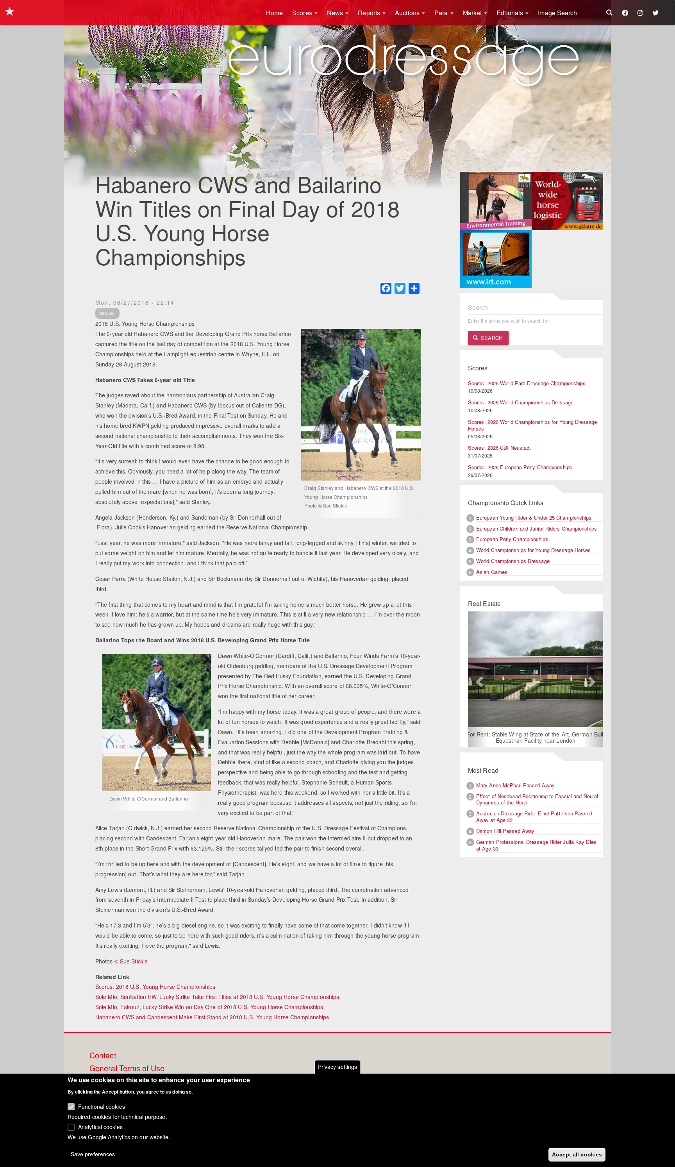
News (336, 12)
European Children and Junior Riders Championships (536, 528)
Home (274, 12)
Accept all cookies (577, 1154)
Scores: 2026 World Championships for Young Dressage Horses (532, 425)
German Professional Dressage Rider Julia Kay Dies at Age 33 (536, 845)
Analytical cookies (100, 1126)
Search (490, 337)
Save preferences (93, 1154)
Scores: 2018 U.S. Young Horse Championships (155, 986)
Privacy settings (337, 1066)
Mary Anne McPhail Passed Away (515, 785)
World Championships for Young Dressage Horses (533, 550)
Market (473, 12)
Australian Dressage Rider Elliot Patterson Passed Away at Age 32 (534, 817)
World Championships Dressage (513, 561)
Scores (303, 12)
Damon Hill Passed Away (505, 831)
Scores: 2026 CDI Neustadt (499, 447)
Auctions (408, 12)
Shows (107, 313)
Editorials (510, 12)
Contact (102, 1056)
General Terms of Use (126, 1068)
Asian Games (491, 571)
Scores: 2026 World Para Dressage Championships (527, 383)
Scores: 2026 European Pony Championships (520, 467)
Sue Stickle (134, 961)
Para (442, 12)
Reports (370, 12)
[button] (478, 679)
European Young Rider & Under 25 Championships (534, 517)
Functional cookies (101, 1106)
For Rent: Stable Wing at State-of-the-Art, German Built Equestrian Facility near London (535, 737)
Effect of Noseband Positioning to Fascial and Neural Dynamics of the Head (537, 799)
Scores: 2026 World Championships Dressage (520, 402)
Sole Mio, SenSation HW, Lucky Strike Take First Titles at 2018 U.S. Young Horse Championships (217, 997)
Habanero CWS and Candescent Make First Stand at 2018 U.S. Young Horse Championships (212, 1017)
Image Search (557, 12)
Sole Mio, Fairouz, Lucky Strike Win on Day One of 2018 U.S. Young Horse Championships (209, 1007)
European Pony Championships (512, 539)
